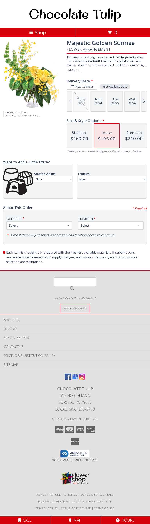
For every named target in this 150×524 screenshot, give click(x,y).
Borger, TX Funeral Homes (56, 494)
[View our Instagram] (82, 378)
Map (76, 520)
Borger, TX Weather (53, 501)
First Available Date (115, 86)
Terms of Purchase (76, 508)
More (72, 70)
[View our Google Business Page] (75, 378)
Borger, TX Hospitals (97, 494)
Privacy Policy (47, 508)
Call (26, 520)
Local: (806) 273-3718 (75, 409)
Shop (40, 32)
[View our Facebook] (68, 378)
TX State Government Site (92, 501)
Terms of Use (104, 508)
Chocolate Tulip (75, 14)
